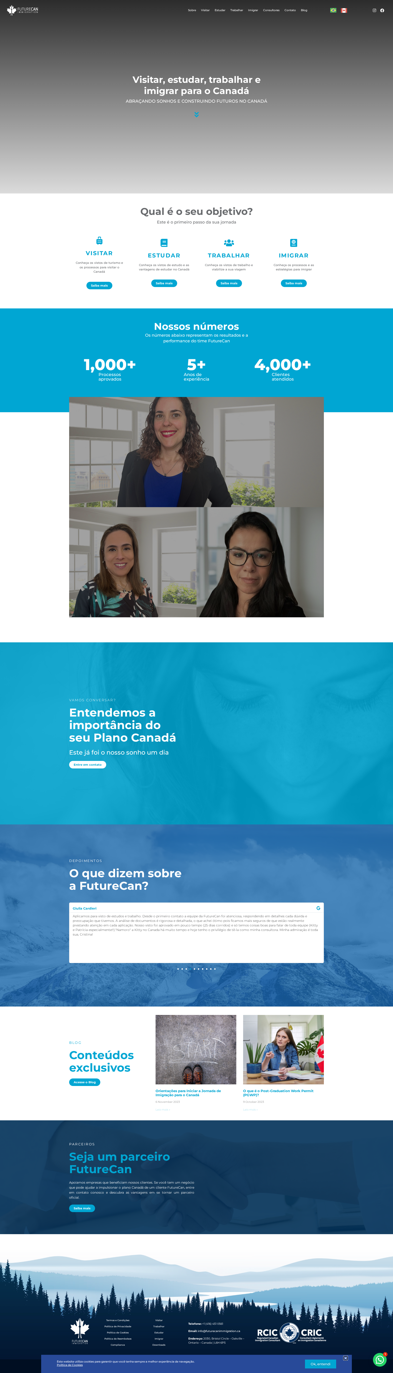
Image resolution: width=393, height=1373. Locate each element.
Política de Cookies (70, 1365)
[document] (196, 686)
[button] (345, 1358)
